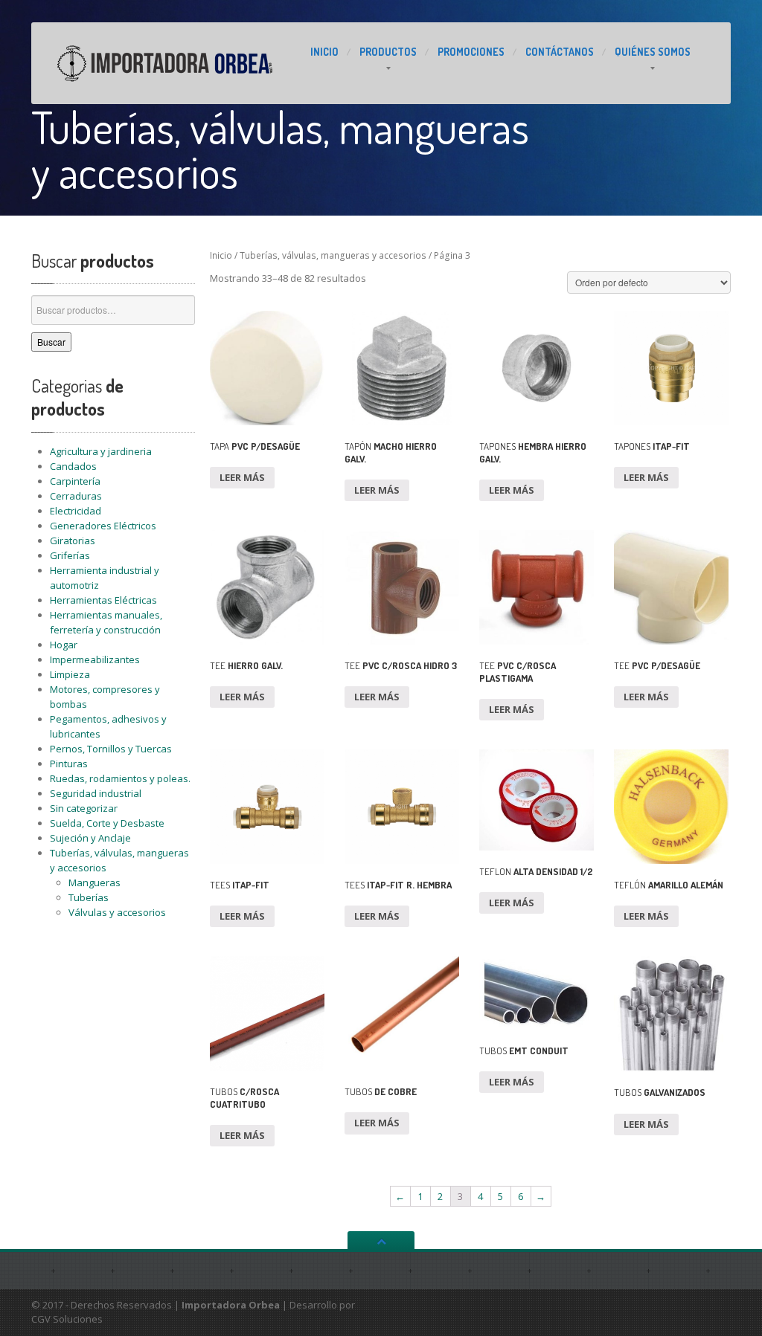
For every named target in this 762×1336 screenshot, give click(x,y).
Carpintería (75, 481)
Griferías (70, 555)
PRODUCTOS (388, 51)
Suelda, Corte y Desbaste (107, 823)
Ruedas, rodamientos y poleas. (120, 778)
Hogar (63, 644)
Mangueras (94, 882)
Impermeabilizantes (95, 659)
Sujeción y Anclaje (90, 838)
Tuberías (88, 897)
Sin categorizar (84, 808)
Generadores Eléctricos (103, 525)
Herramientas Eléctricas (103, 600)
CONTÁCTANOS (559, 51)
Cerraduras (76, 496)
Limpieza (70, 674)
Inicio (221, 255)
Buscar (51, 341)
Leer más (242, 477)
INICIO (324, 51)
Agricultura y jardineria (101, 451)
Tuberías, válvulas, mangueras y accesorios (333, 255)
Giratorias (72, 540)
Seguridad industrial (95, 793)
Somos (653, 51)
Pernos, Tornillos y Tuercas (111, 748)
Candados (73, 466)
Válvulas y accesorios (117, 912)
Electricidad (75, 510)
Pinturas (69, 763)
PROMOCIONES (471, 51)
